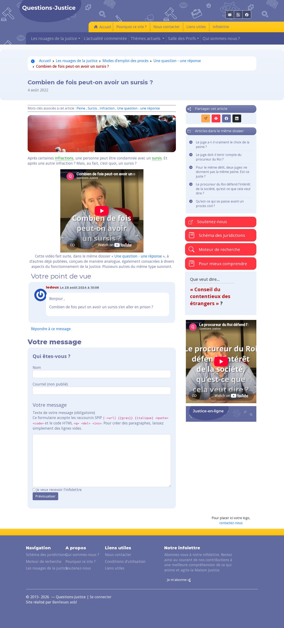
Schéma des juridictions (221, 235)
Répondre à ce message (51, 328)
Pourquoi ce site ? (131, 26)
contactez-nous (231, 523)
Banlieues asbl (64, 601)
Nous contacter (166, 26)
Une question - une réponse (177, 60)
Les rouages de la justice (77, 60)
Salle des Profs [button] (182, 38)
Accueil (105, 26)
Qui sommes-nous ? (221, 38)
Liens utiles (196, 26)
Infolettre (221, 26)
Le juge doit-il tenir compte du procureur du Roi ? (218, 157)
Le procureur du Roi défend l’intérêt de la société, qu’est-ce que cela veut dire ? (223, 188)
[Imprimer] (216, 118)
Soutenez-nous (211, 221)
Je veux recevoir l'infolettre (59, 489)
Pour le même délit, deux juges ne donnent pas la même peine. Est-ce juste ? (222, 172)
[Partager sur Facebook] (226, 118)
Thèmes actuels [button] (146, 38)
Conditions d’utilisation (125, 561)
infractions (64, 157)
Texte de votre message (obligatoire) (64, 412)
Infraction (107, 108)
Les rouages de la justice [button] (54, 38)
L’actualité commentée (105, 38)
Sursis (92, 108)
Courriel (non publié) (50, 384)
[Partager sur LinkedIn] (236, 118)
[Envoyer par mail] (205, 118)
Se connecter (100, 596)
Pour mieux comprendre (222, 263)
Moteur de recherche (219, 249)
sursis (157, 157)
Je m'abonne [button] (177, 579)
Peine (81, 108)
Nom (37, 367)
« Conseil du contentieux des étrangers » (210, 296)
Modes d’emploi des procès (125, 60)
